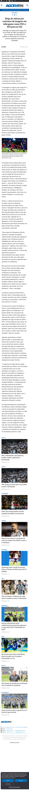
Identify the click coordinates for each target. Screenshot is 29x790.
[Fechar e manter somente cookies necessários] (28, 780)
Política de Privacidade (14, 787)
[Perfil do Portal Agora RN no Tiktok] (15, 1)
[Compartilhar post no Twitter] (12, 15)
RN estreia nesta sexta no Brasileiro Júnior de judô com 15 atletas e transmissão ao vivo (13, 656)
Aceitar (8, 780)
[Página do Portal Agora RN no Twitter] (5, 1)
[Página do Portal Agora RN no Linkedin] (13, 1)
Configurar (7, 784)
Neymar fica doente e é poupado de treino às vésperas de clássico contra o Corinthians (14, 540)
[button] (1, 5)
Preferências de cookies (14, 742)
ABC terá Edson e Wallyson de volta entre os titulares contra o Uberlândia (13, 597)
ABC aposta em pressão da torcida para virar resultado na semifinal (14, 684)
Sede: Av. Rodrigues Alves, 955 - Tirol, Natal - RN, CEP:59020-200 (15, 727)
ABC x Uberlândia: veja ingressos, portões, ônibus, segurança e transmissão (12, 458)
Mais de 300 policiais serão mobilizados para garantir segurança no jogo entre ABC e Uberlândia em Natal (13, 626)
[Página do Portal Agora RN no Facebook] (2, 1)
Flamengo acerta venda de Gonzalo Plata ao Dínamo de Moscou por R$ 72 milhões (14, 569)
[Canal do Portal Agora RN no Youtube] (10, 1)
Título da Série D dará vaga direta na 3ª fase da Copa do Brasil (14, 711)
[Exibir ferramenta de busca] (27, 5)
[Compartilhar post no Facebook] (14, 15)
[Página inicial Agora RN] (6, 722)
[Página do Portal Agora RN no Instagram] (7, 1)
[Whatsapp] (16, 15)
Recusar (21, 780)
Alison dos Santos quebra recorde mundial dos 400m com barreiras (12, 512)
